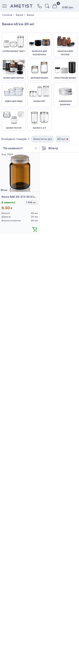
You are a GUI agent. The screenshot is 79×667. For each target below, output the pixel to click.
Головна (7, 14)
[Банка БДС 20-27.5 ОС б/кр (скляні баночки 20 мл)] (19, 172)
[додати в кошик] (35, 229)
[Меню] (5, 6)
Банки (19, 14)
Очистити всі (42, 139)
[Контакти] (39, 6)
